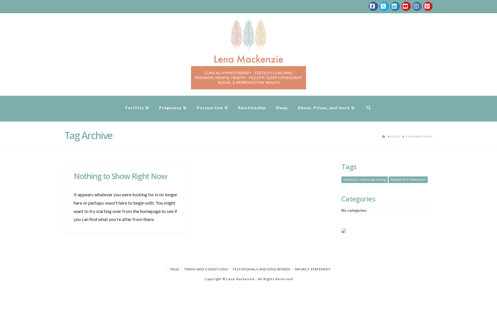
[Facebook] (373, 6)
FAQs (174, 269)
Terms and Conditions (206, 269)
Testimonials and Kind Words (261, 269)
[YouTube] (406, 6)
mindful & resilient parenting (364, 179)
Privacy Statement (313, 269)
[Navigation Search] (368, 109)
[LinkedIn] (395, 6)
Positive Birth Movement (408, 179)
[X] (384, 6)
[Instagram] (417, 6)
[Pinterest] (428, 6)
